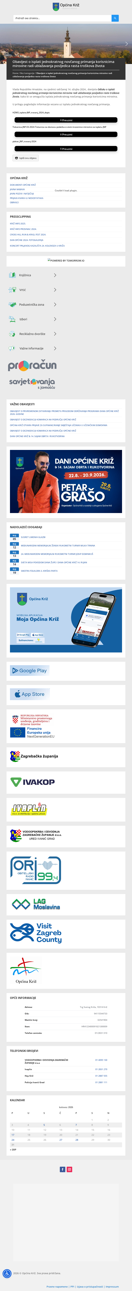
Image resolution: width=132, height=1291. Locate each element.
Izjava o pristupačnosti (90, 1286)
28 (76, 1139)
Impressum (112, 1286)
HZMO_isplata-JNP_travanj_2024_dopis (31, 112)
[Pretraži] (115, 18)
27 (60, 1139)
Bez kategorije (27, 73)
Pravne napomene (57, 1286)
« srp (13, 1149)
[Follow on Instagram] (69, 1169)
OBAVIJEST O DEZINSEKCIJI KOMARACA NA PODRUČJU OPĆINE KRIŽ (43, 419)
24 (13, 1139)
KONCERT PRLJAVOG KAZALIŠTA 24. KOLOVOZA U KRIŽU (37, 245)
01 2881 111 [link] (101, 1082)
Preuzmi (67, 120)
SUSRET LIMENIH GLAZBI (33, 537)
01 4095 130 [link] (101, 1060)
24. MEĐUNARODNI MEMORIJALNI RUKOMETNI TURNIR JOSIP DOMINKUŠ (57, 554)
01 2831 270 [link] (101, 1069)
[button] (126, 44)
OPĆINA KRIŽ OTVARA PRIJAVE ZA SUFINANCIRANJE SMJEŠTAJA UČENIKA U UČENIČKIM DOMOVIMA (58, 425)
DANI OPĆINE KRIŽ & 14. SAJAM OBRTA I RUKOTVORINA (37, 436)
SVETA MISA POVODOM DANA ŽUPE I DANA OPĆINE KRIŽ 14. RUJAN (54, 562)
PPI (72, 1286)
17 (13, 1134)
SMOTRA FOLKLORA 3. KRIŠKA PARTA (39, 570)
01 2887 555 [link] (101, 1075)
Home (15, 73)
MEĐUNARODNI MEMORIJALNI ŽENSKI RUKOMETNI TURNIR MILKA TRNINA (58, 545)
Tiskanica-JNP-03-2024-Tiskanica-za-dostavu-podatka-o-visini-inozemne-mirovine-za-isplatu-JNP (59, 127)
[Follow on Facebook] (62, 1169)
